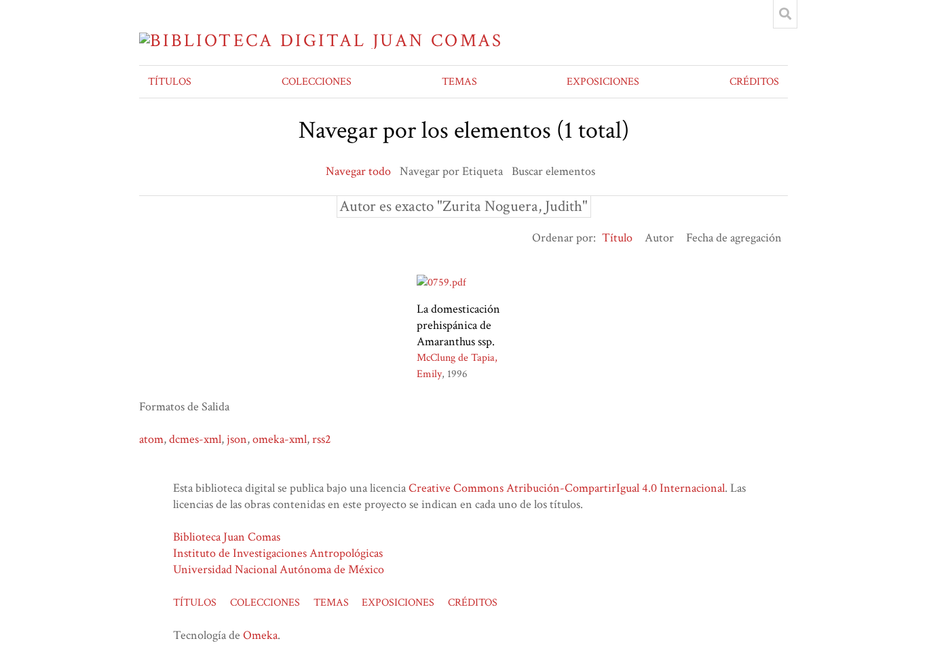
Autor (659, 238)
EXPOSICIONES (603, 82)
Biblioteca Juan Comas (226, 537)
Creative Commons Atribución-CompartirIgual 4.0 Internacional (567, 488)
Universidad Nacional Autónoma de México (278, 569)
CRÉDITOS (754, 82)
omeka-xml (279, 439)
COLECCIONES (317, 82)
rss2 (321, 439)
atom (151, 439)
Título (617, 238)
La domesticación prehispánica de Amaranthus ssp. (458, 325)
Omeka (260, 635)
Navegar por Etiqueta (451, 171)
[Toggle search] (785, 14)
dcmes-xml (195, 439)
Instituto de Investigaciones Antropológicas (278, 553)
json (237, 439)
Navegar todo (358, 171)
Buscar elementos (553, 171)
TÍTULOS (169, 82)
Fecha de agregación (734, 238)
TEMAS (459, 82)
